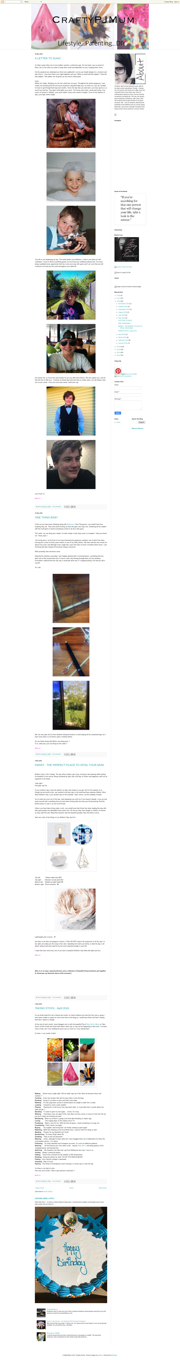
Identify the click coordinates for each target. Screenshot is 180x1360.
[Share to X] (70, 506)
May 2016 (121, 318)
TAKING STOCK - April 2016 (52, 1008)
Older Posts (103, 1188)
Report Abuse (137, 428)
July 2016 (121, 315)
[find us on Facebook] (122, 376)
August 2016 (122, 312)
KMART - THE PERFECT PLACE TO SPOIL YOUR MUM (69, 764)
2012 (118, 355)
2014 (118, 349)
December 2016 (124, 304)
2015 (118, 347)
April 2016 (122, 334)
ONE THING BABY (46, 517)
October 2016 (123, 306)
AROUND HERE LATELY (44, 1198)
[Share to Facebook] (72, 506)
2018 (118, 295)
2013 (118, 352)
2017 (118, 298)
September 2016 (124, 309)
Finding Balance (52, 1309)
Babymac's (71, 524)
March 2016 (122, 337)
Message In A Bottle (53, 1333)
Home (71, 1188)
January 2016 (123, 343)
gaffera (100, 1355)
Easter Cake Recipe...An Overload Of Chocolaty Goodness (66, 1321)
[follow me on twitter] (129, 374)
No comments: (57, 506)
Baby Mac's (82, 1146)
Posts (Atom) (48, 1191)
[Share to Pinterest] (74, 506)
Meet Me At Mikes (93, 1024)
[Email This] (65, 506)
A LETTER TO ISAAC (48, 58)
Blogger (114, 1355)
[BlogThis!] (67, 506)
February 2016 (123, 340)
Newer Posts (40, 1188)
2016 (118, 301)
